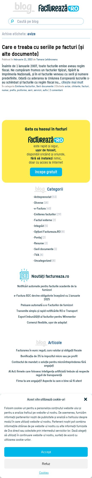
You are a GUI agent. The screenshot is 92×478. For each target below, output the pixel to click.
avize (67, 86)
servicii (38, 90)
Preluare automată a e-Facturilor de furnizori (47, 305)
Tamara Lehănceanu (47, 59)
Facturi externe (43, 220)
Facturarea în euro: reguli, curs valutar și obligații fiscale (49, 350)
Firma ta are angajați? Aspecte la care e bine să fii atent (49, 380)
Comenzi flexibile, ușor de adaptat (47, 322)
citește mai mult (72, 82)
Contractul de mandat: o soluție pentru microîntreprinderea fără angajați (49, 363)
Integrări (39, 226)
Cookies (44, 472)
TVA (36, 254)
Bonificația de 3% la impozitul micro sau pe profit (49, 356)
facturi (85, 86)
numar (5, 90)
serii (30, 90)
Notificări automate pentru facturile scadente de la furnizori (47, 287)
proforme (22, 90)
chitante (76, 86)
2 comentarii (56, 90)
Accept (46, 452)
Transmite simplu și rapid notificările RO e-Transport (46, 311)
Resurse (39, 243)
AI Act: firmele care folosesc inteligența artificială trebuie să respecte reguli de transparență (49, 373)
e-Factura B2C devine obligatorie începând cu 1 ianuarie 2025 (47, 297)
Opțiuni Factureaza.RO (47, 231)
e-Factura (40, 208)
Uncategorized (42, 260)
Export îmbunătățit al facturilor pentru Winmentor (47, 316)
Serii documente (44, 86)
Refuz (46, 464)
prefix (13, 90)
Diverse (38, 202)
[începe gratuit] (46, 172)
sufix (45, 90)
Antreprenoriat (42, 197)
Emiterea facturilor (25, 86)
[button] (85, 399)
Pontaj (38, 237)
